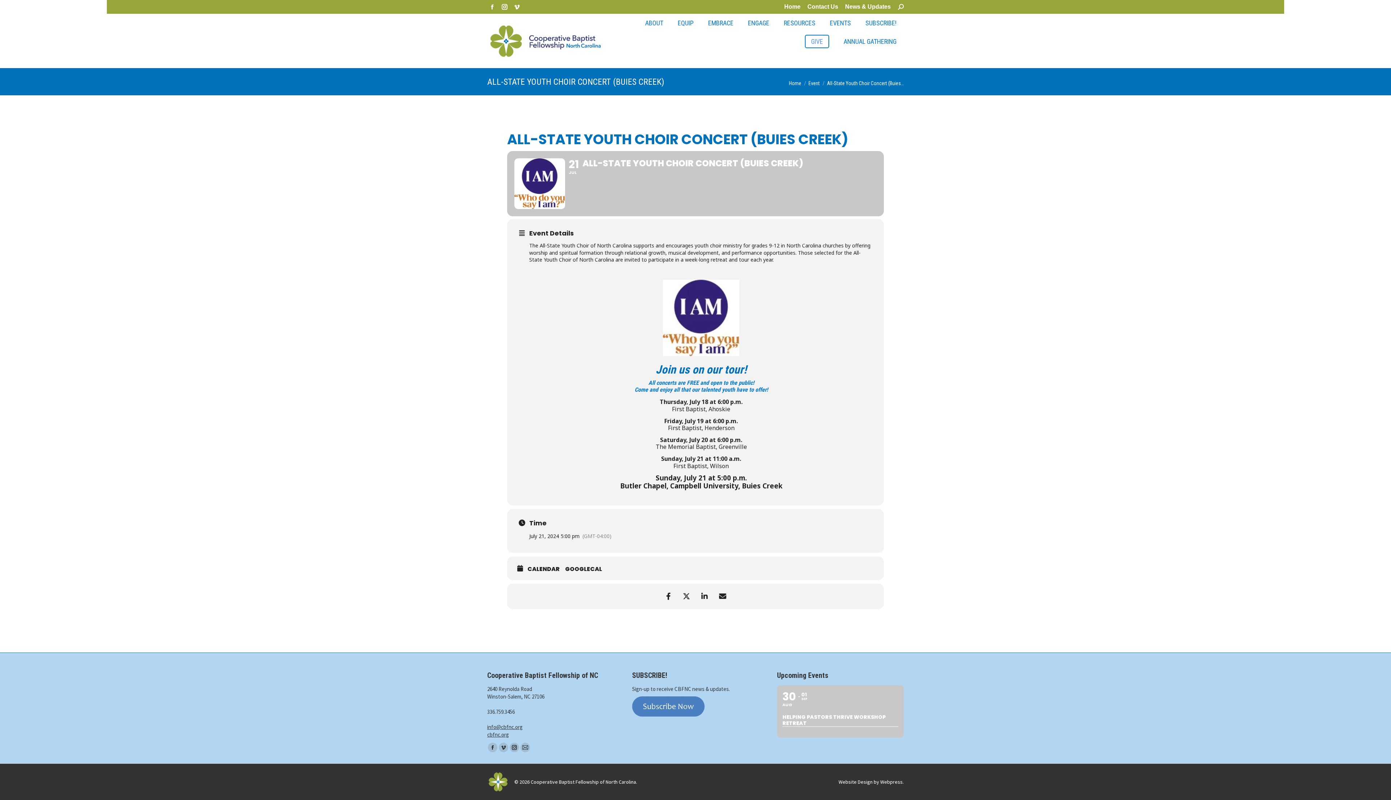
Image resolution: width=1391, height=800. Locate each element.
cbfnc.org (498, 734)
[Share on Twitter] (686, 596)
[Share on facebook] (668, 596)
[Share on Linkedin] (705, 596)
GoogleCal (583, 569)
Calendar (543, 569)
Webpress (891, 782)
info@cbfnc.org (505, 727)
